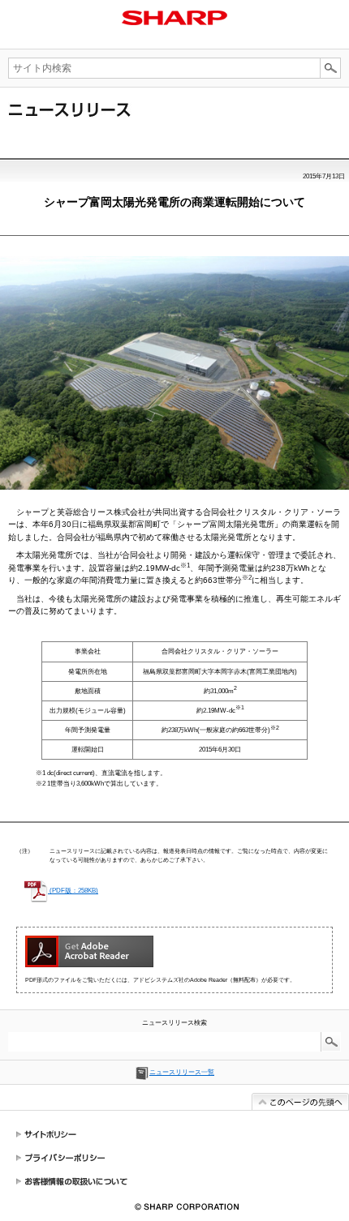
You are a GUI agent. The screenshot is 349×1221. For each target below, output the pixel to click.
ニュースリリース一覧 (181, 1072)
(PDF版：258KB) (73, 890)
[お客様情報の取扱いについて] (174, 1181)
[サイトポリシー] (174, 1134)
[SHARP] (174, 17)
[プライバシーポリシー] (174, 1157)
